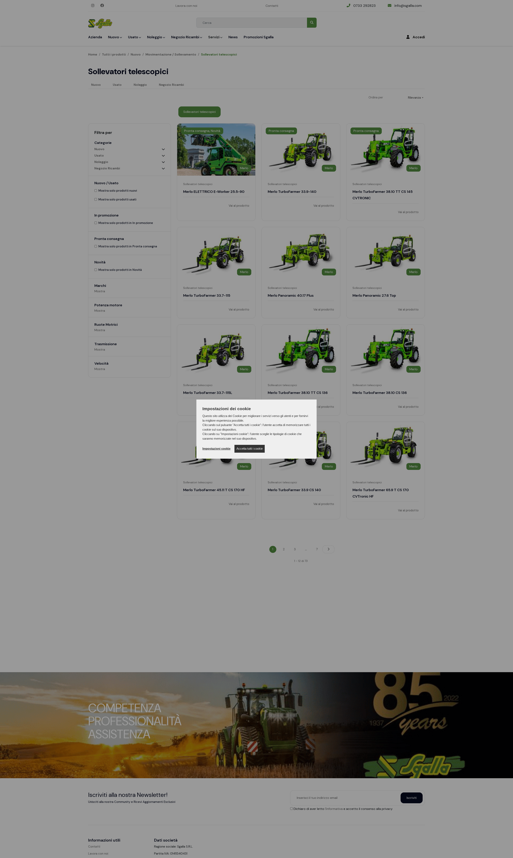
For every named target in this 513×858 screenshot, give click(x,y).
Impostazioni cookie (216, 448)
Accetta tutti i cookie (249, 448)
